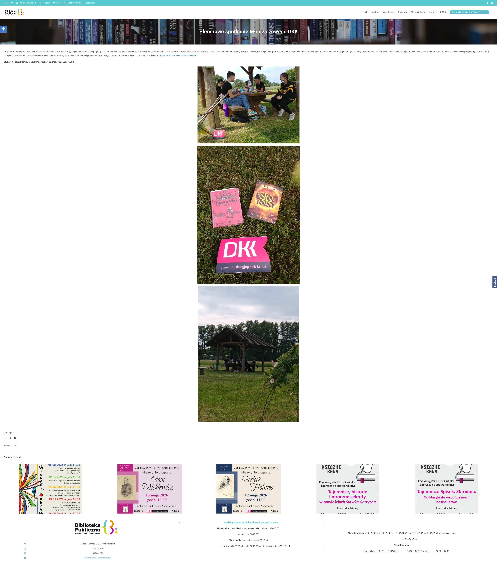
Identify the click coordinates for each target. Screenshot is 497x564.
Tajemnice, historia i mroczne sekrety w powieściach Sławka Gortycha (343, 488)
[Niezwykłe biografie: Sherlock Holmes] (248, 489)
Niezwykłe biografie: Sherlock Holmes (244, 488)
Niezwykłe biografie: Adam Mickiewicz (145, 488)
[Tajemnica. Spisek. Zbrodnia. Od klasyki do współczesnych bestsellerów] (446, 489)
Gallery (54, 488)
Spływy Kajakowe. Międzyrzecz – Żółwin (177, 55)
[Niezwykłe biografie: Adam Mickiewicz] (149, 489)
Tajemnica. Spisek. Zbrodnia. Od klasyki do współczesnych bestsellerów (442, 488)
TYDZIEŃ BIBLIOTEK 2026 (46, 488)
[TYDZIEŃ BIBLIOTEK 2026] (50, 489)
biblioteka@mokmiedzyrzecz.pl (98, 558)
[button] (3, 29)
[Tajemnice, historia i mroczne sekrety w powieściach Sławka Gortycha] (347, 489)
